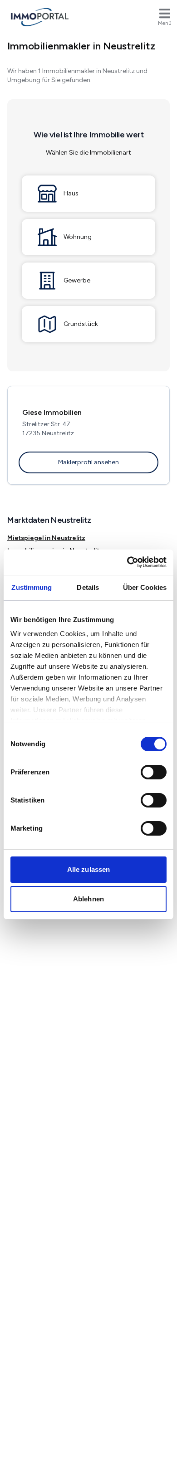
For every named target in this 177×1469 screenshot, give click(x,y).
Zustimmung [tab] (31, 587)
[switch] (154, 772)
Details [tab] (88, 587)
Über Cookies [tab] (145, 587)
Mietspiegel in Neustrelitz (46, 538)
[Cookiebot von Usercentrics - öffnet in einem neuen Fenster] (127, 562)
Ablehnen (88, 899)
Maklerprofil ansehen (88, 462)
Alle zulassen (88, 869)
